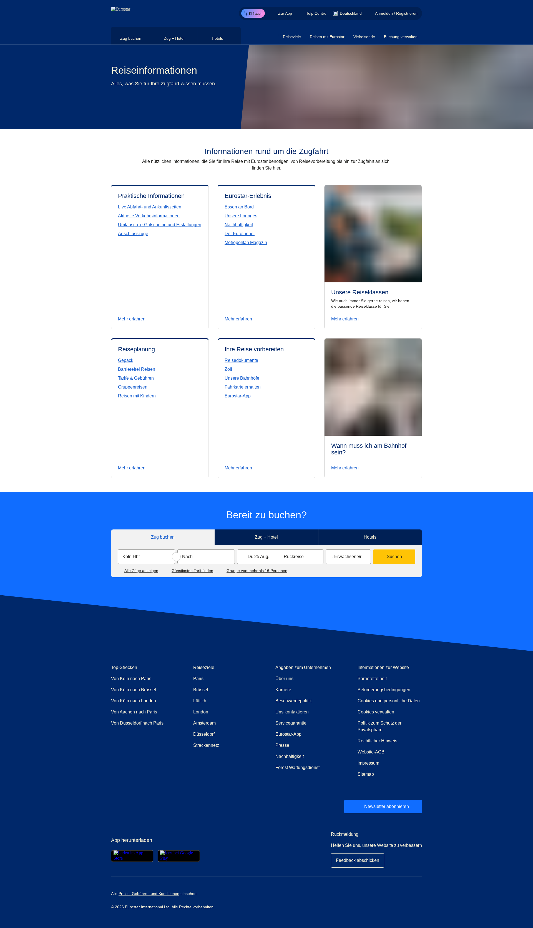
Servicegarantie (290, 723)
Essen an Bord (239, 207)
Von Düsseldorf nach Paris (137, 723)
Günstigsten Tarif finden (192, 570)
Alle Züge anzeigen (141, 570)
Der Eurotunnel (240, 233)
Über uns (284, 678)
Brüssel (200, 689)
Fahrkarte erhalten (243, 387)
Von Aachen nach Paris (134, 712)
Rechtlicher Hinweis (377, 740)
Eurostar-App (238, 396)
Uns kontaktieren (307, 711)
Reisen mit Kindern (137, 396)
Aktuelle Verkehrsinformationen (149, 215)
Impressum (368, 763)
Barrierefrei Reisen (136, 369)
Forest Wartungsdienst (297, 767)
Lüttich (199, 700)
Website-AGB (371, 752)
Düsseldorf (204, 734)
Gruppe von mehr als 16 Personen (257, 570)
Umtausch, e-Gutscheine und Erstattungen (159, 224)
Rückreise (294, 556)
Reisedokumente (241, 360)
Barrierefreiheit (372, 678)
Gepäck (125, 360)
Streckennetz (206, 745)
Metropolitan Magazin (246, 242)
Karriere (283, 689)
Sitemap (366, 774)
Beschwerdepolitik (307, 700)
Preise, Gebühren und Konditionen (149, 893)
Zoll (228, 369)
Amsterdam (204, 723)
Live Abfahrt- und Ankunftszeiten (149, 207)
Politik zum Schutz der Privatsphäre (379, 726)
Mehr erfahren (131, 319)
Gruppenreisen (132, 387)
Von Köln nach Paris (131, 678)
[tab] (132, 35)
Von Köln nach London (133, 700)
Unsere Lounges (241, 215)
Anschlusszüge (133, 233)
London (200, 712)
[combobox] (146, 556)
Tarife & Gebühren (136, 378)
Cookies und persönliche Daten (389, 700)
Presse (306, 745)
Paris (198, 678)
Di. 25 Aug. (258, 556)
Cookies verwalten (376, 712)
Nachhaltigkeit (239, 224)
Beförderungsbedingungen (384, 689)
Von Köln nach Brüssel (133, 689)
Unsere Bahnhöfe (242, 378)
